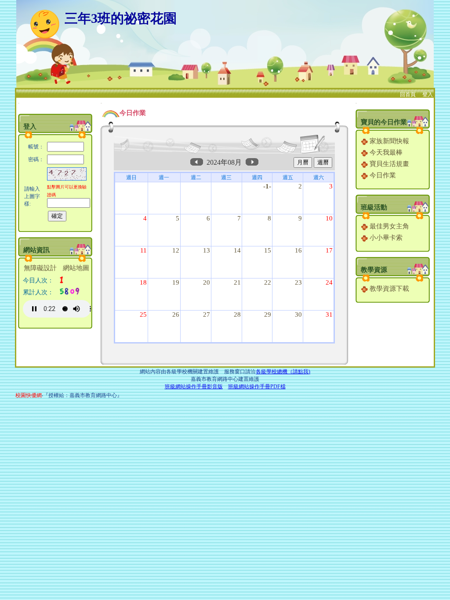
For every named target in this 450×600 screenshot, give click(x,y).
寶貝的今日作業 (384, 122)
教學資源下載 (388, 288)
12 (175, 250)
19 (175, 282)
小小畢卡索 (385, 237)
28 (237, 314)
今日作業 (382, 175)
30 (298, 314)
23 (298, 282)
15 (267, 250)
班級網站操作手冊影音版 (194, 386)
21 (237, 282)
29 (267, 314)
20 (206, 282)
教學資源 (374, 269)
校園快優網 (28, 395)
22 (267, 282)
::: (18, 103)
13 (206, 250)
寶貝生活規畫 (388, 163)
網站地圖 (76, 267)
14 (237, 250)
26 (175, 314)
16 (298, 250)
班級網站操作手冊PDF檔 (257, 386)
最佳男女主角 (388, 226)
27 (206, 314)
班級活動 (374, 207)
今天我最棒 (385, 152)
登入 (427, 94)
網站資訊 (36, 249)
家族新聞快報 (388, 141)
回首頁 (408, 94)
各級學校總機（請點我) (283, 372)
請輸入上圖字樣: (32, 196)
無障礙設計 (40, 267)
